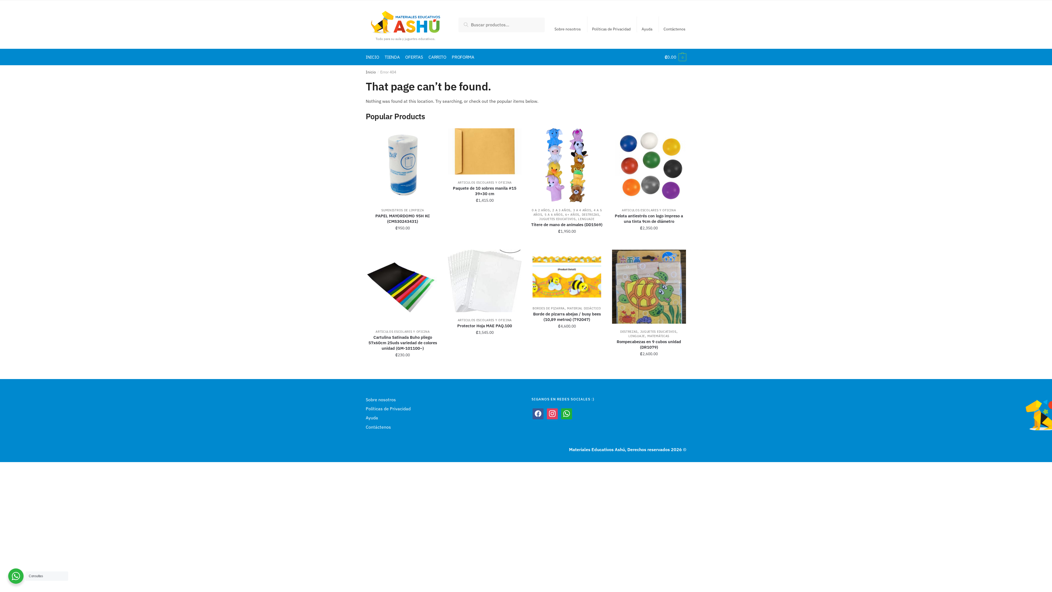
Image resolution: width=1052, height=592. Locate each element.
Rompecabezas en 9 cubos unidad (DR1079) (649, 344)
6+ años (572, 215)
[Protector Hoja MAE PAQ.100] (485, 281)
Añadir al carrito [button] (402, 243)
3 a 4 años (582, 210)
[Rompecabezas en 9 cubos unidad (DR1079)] (649, 287)
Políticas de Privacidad (611, 29)
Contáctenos (674, 29)
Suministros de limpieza (402, 210)
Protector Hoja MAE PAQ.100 (484, 325)
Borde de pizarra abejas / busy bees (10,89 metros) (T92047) (567, 316)
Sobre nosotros (567, 29)
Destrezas (590, 215)
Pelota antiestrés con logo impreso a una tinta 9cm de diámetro (649, 218)
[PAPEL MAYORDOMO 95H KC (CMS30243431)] (403, 165)
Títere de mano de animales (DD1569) (566, 224)
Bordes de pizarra (549, 308)
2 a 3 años (561, 210)
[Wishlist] (431, 136)
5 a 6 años (554, 215)
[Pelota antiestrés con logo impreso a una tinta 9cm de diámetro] (649, 165)
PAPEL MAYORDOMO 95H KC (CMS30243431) (402, 218)
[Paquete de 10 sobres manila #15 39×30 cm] (485, 151)
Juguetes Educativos (557, 219)
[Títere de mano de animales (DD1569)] (567, 165)
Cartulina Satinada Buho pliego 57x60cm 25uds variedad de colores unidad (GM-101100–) (402, 343)
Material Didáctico (584, 308)
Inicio (371, 72)
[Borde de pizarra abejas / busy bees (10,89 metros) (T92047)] (567, 275)
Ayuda (647, 29)
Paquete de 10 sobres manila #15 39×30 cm (484, 191)
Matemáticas (658, 336)
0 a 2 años (541, 210)
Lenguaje (586, 219)
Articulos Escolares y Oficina (485, 182)
